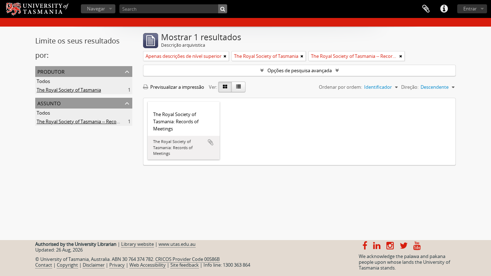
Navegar (96, 8)
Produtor (51, 71)
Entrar (470, 8)
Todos (43, 81)
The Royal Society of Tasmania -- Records (80, 121)
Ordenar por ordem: (340, 87)
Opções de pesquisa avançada (299, 70)
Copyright (67, 265)
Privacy (117, 265)
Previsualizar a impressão (176, 87)
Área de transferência (426, 9)
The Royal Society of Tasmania (69, 90)
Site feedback (184, 265)
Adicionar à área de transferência (210, 142)
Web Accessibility (147, 265)
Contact (43, 265)
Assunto (49, 102)
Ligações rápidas (444, 9)
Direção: (409, 87)
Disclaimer (94, 265)
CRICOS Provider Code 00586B (187, 259)
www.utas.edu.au (177, 244)
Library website (137, 244)
